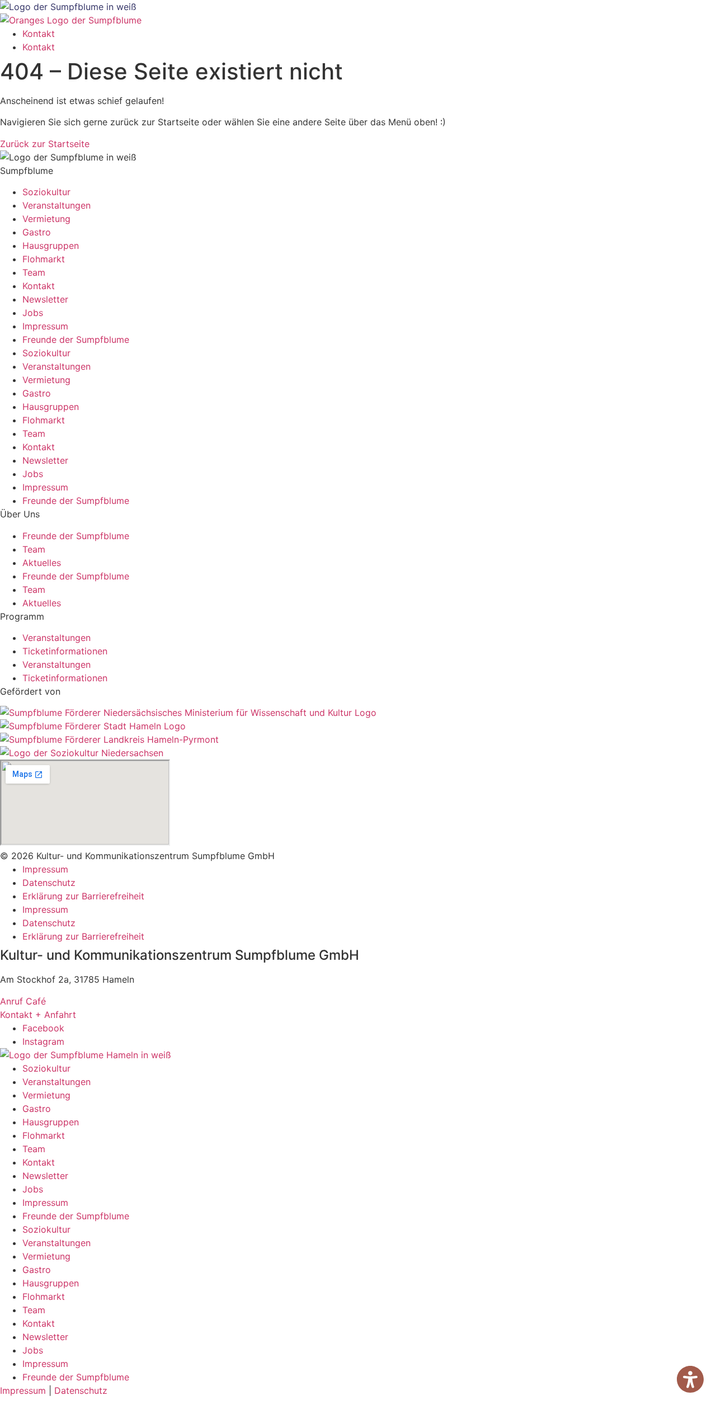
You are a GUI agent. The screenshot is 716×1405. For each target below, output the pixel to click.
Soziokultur (46, 191)
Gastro (36, 232)
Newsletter (45, 299)
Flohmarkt (43, 259)
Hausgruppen (50, 245)
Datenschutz (49, 882)
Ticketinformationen (64, 651)
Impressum (45, 326)
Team (33, 272)
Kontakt (38, 33)
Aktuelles (41, 562)
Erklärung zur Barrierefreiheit (83, 896)
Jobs (32, 312)
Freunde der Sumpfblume (75, 339)
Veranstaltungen (56, 205)
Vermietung (46, 218)
